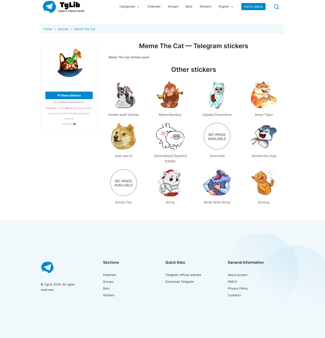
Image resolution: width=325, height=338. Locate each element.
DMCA (232, 281)
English (224, 6)
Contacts (234, 295)
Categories (127, 6)
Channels (153, 6)
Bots (189, 6)
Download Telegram (179, 281)
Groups (173, 6)
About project (238, 275)
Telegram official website (183, 275)
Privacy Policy (238, 288)
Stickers (205, 6)
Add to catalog (253, 6)
